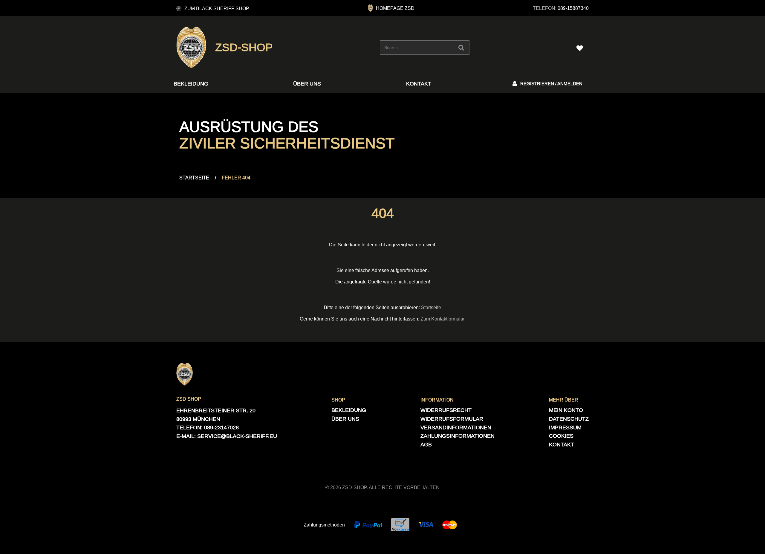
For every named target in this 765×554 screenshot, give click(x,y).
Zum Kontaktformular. (443, 318)
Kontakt (418, 83)
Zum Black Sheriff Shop (216, 8)
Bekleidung (191, 83)
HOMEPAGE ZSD (395, 8)
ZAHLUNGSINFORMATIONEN (457, 436)
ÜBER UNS (307, 83)
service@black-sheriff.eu (237, 436)
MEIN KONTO (566, 410)
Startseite (194, 177)
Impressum (565, 427)
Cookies (561, 436)
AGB (426, 444)
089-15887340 (573, 8)
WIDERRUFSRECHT (446, 410)
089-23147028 (221, 427)
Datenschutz (569, 419)
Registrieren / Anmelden (551, 83)
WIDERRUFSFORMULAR (451, 419)
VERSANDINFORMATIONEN (455, 427)
